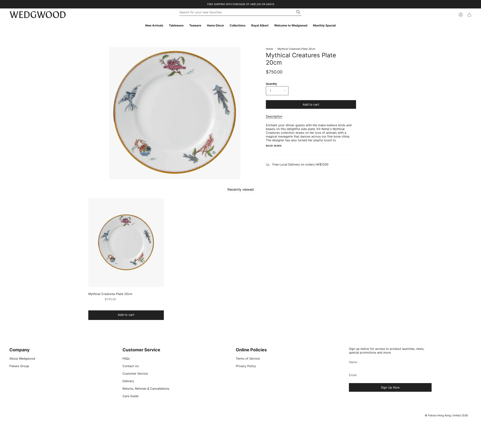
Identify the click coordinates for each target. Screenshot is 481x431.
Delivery (128, 381)
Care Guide (130, 396)
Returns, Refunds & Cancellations (146, 388)
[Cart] (469, 14)
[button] (176, 25)
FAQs (126, 358)
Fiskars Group (19, 366)
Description (274, 116)
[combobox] (238, 12)
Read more (274, 146)
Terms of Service (248, 358)
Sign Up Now (390, 387)
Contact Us (131, 366)
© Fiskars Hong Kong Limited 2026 (446, 415)
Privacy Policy (246, 366)
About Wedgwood (22, 358)
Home (269, 48)
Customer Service (135, 373)
